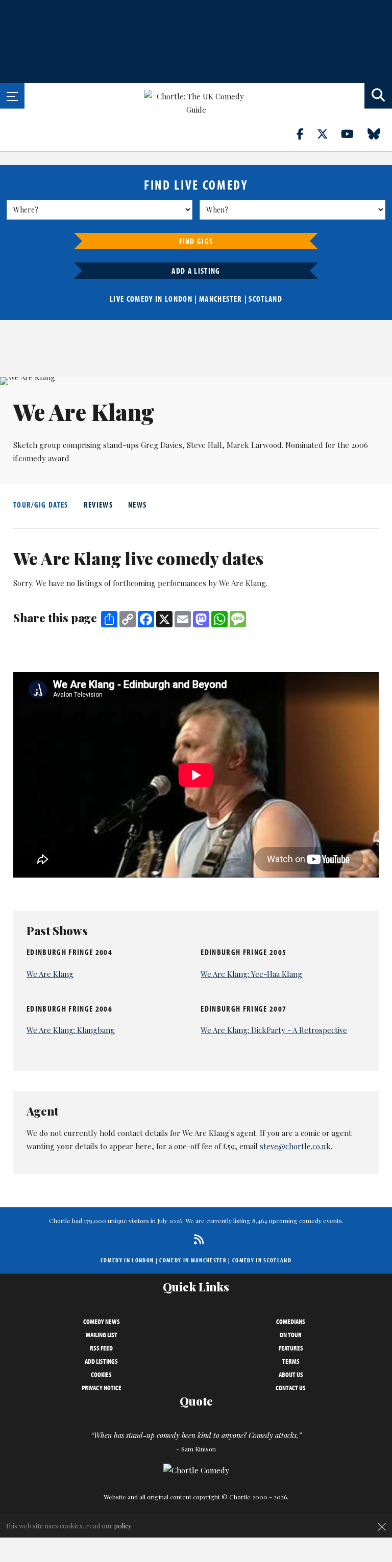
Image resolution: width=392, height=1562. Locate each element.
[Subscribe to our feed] (196, 1239)
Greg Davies (161, 445)
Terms (291, 1361)
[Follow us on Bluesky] (380, 133)
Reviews (98, 504)
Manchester (220, 299)
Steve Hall (204, 445)
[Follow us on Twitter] (328, 133)
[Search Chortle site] (378, 96)
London (178, 299)
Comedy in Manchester (193, 1260)
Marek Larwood (254, 445)
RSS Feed (101, 1348)
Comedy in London (127, 1260)
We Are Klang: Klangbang (71, 1030)
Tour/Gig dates (40, 504)
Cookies (101, 1374)
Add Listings (101, 1361)
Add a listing (196, 271)
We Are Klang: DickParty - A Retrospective (274, 1030)
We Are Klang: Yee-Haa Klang (251, 974)
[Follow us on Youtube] (353, 133)
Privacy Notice (101, 1387)
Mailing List (101, 1334)
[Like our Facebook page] (306, 133)
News (137, 504)
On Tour (291, 1334)
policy (122, 1525)
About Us (291, 1374)
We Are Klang (50, 974)
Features (291, 1348)
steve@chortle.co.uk (295, 1146)
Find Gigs (196, 241)
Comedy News (101, 1321)
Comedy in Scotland (261, 1260)
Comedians (290, 1321)
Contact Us (291, 1387)
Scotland (265, 299)
